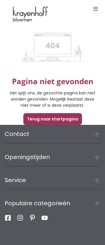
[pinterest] (32, 219)
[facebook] (8, 219)
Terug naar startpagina (52, 119)
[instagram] (20, 219)
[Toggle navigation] (95, 9)
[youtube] (44, 219)
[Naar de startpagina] (30, 14)
